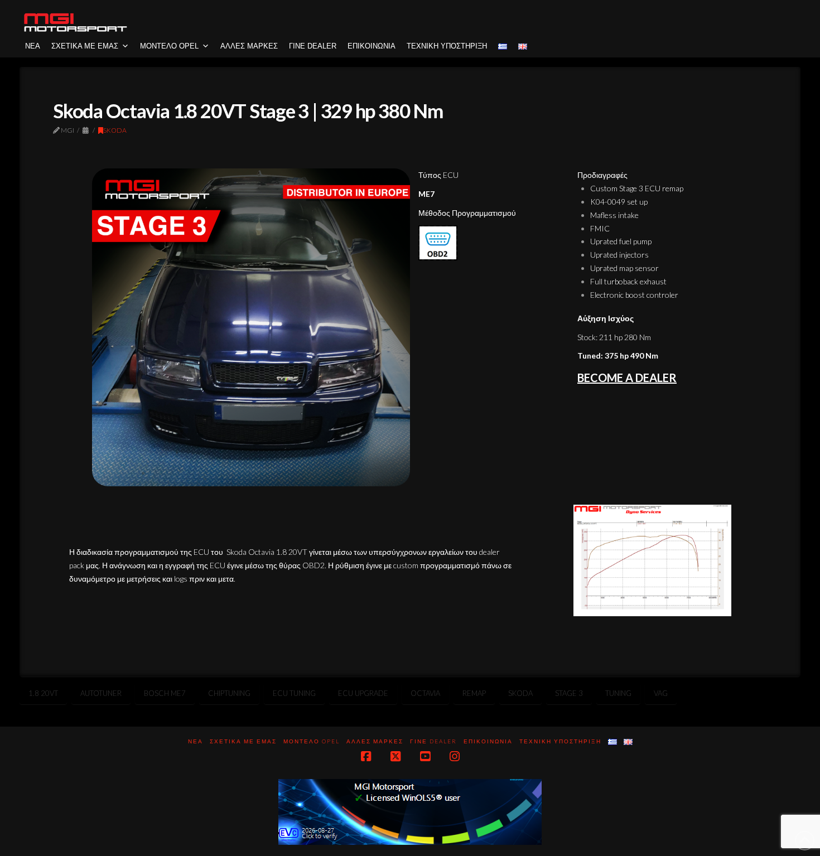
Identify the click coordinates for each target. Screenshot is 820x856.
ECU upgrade (363, 693)
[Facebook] (366, 756)
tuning (618, 693)
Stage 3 (569, 693)
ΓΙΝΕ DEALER (312, 46)
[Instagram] (455, 756)
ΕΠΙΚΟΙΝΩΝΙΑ (371, 46)
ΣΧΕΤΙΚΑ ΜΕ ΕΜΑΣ (84, 46)
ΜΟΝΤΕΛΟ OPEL (169, 46)
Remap (474, 693)
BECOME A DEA (617, 377)
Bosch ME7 (165, 693)
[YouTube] (425, 756)
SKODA (115, 130)
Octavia (425, 693)
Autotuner (101, 693)
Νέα (32, 46)
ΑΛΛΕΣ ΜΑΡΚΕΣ (249, 46)
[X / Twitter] (395, 756)
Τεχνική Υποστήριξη (447, 46)
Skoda (520, 693)
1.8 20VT (43, 693)
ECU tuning (294, 693)
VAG (661, 693)
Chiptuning (229, 693)
